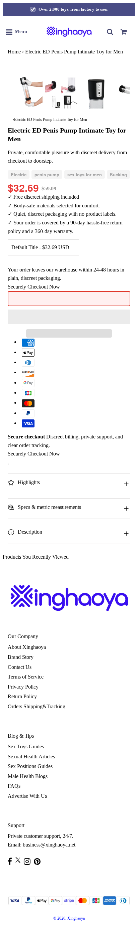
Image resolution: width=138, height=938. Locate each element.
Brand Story (20, 657)
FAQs (14, 786)
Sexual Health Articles (31, 756)
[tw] (19, 860)
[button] (69, 317)
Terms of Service (26, 677)
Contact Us (19, 667)
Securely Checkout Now (34, 287)
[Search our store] (110, 31)
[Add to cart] (8, 464)
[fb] (11, 861)
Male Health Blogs (28, 776)
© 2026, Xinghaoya (69, 918)
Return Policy (22, 696)
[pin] (39, 861)
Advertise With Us (27, 796)
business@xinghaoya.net (49, 845)
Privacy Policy (23, 687)
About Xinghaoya (27, 647)
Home (14, 51)
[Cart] (123, 31)
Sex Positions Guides (30, 766)
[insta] (29, 861)
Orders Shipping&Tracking (36, 706)
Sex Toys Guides (26, 746)
